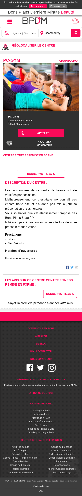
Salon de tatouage (61, 472)
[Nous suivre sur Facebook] (30, 370)
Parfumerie (62, 461)
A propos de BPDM (41, 393)
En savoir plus (57, 6)
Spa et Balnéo (20, 461)
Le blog (41, 343)
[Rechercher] (75, 33)
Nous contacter (41, 351)
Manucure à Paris (41, 418)
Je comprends (38, 6)
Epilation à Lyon (41, 414)
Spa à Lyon (41, 425)
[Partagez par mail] (77, 267)
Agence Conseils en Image (62, 469)
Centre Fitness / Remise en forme (28, 155)
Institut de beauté (20, 447)
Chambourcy (69, 60)
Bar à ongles (20, 450)
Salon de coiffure (20, 454)
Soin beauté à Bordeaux (41, 421)
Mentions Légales (41, 485)
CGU (41, 490)
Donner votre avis (41, 173)
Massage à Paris (41, 410)
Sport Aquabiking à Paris (41, 432)
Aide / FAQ (41, 336)
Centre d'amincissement (20, 472)
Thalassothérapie (20, 469)
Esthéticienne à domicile (61, 454)
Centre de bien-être (20, 465)
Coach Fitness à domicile (62, 458)
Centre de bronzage (61, 447)
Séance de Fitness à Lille (41, 429)
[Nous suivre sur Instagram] (51, 370)
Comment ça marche (41, 328)
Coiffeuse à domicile (61, 450)
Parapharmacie (62, 465)
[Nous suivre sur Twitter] (40, 370)
